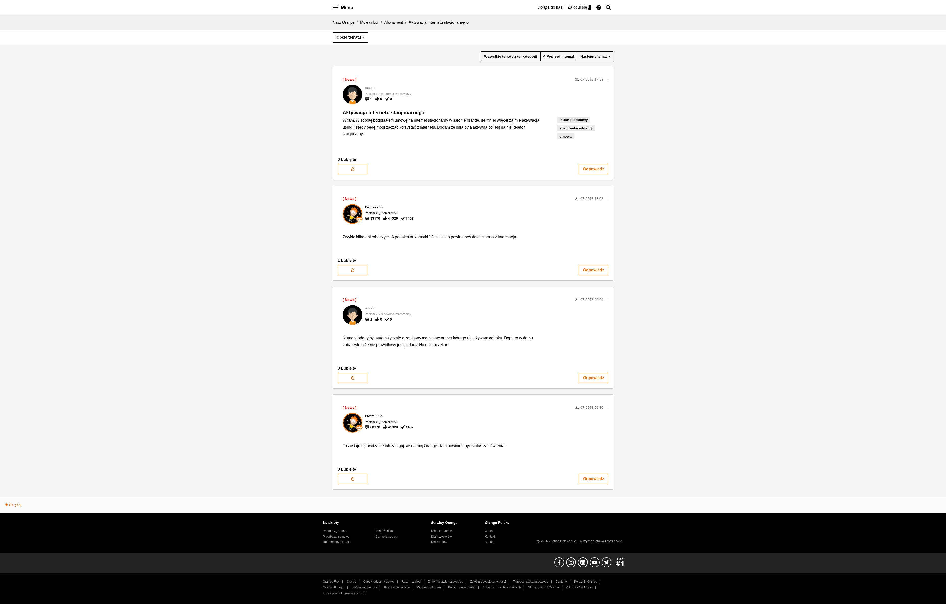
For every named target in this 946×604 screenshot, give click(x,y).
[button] (608, 79)
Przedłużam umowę (336, 536)
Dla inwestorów (441, 536)
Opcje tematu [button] (349, 37)
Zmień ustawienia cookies (445, 581)
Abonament (393, 22)
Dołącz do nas (549, 7)
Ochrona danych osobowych (502, 587)
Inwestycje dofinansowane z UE (344, 593)
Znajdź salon (384, 531)
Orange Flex (331, 581)
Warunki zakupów (429, 587)
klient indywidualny (575, 128)
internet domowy (573, 120)
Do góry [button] (15, 505)
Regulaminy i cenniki (337, 542)
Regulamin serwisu (397, 587)
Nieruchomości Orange (543, 587)
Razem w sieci (411, 581)
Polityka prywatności (461, 587)
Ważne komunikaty (364, 587)
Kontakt (490, 536)
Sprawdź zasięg (386, 536)
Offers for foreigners (579, 587)
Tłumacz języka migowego (530, 581)
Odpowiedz (593, 169)
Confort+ (561, 581)
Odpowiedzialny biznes (378, 581)
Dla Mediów (439, 542)
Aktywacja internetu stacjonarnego (383, 112)
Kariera (490, 542)
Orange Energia (333, 587)
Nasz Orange (343, 22)
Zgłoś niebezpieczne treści (488, 581)
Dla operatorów (441, 531)
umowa (565, 136)
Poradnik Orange (585, 581)
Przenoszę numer (335, 531)
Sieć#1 (351, 581)
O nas (489, 531)
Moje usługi (369, 22)
